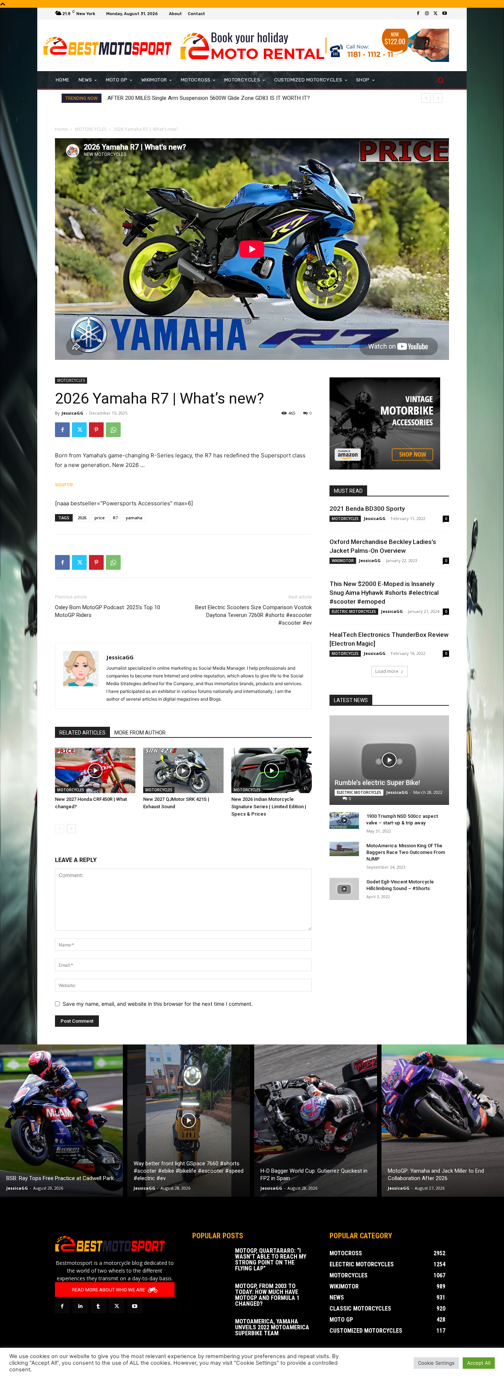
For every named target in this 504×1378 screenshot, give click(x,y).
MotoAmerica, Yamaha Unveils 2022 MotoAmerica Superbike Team (272, 1327)
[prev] (426, 98)
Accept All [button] (478, 1363)
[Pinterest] (96, 429)
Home (61, 129)
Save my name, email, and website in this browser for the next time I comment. (158, 1004)
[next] (437, 98)
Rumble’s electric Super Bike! (377, 782)
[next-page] (71, 828)
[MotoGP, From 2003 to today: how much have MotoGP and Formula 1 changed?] (210, 1296)
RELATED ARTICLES (82, 733)
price (99, 517)
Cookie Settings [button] (436, 1363)
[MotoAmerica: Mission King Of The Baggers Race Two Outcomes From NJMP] (344, 849)
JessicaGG (72, 413)
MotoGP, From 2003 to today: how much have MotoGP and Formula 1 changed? (267, 1295)
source (64, 484)
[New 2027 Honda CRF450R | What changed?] (95, 770)
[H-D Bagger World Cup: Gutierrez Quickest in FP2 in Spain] (315, 1120)
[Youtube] (444, 13)
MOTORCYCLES (90, 129)
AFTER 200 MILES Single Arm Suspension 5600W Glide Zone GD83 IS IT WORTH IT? (208, 98)
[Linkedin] (80, 1306)
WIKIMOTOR (343, 560)
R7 (115, 517)
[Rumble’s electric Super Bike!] (389, 760)
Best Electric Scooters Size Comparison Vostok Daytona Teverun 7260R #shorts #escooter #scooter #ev (253, 615)
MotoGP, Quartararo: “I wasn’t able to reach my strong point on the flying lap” (270, 1259)
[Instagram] (426, 13)
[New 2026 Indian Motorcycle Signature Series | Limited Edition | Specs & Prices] (271, 770)
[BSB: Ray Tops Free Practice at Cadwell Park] (61, 1120)
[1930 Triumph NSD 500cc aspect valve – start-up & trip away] (344, 820)
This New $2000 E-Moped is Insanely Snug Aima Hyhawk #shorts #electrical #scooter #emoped (384, 592)
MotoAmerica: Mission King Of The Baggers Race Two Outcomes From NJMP (405, 852)
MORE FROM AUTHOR (140, 733)
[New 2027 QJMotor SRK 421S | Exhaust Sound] (183, 770)
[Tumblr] (98, 1306)
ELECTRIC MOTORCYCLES (354, 611)
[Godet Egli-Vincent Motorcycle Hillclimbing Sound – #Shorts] (344, 889)
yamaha (134, 517)
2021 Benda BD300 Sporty (367, 508)
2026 (81, 517)
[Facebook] (418, 13)
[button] (440, 80)
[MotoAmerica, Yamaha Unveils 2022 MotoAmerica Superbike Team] (210, 1331)
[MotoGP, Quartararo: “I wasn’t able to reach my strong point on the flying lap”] (210, 1261)
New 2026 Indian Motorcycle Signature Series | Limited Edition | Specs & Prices (268, 806)
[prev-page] (59, 828)
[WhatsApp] (113, 429)
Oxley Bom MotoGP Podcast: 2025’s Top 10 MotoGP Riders (107, 611)
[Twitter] (435, 13)
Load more (386, 671)
